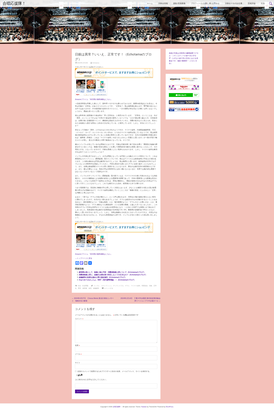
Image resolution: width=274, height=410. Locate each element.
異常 (79, 288)
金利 (90, 288)
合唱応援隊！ (14, 3)
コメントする (108, 288)
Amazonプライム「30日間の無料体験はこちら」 (93, 99)
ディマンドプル (118, 286)
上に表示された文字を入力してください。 (91, 379)
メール (78, 354)
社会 (263, 3)
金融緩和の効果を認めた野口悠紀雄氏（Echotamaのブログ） (102, 277)
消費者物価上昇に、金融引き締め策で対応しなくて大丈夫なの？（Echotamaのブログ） (113, 275)
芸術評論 (251, 3)
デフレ (127, 286)
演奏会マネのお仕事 (233, 3)
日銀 (150, 286)
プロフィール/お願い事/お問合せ (205, 3)
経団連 (85, 288)
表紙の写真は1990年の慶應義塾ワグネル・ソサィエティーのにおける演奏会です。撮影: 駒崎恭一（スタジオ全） (183, 58)
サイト (77, 363)
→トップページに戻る (83, 258)
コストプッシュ (106, 286)
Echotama (95, 63)
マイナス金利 (135, 286)
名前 (77, 345)
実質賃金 (145, 286)
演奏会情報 (163, 3)
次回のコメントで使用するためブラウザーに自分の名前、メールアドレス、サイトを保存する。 (114, 371)
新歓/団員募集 (179, 3)
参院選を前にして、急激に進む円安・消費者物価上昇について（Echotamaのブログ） (112, 272)
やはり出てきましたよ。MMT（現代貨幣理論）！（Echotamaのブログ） (107, 280)
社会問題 (85, 286)
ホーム (150, 3)
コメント (79, 319)
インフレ (97, 286)
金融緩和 (96, 288)
